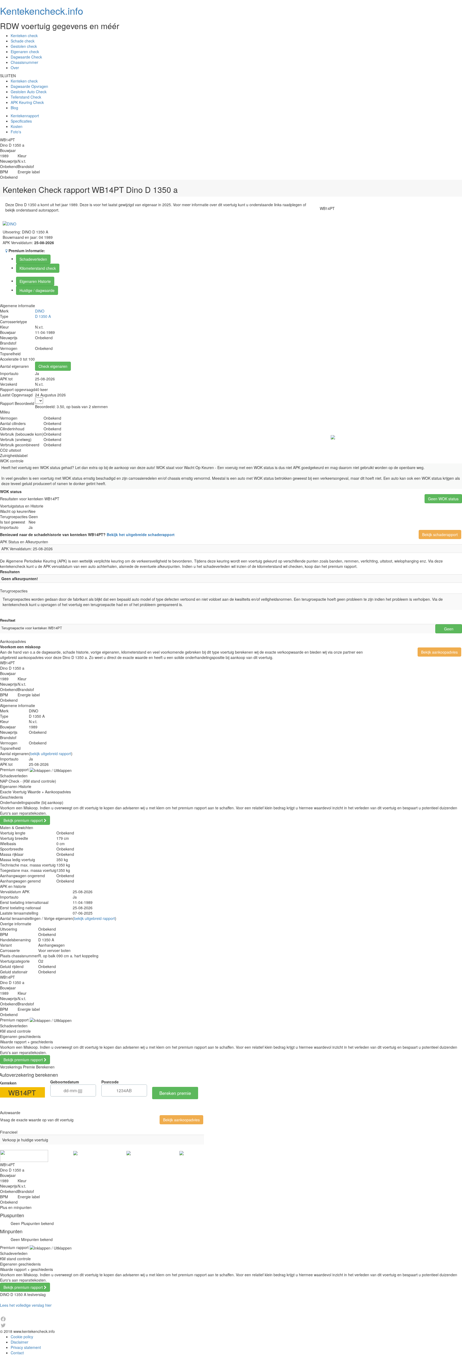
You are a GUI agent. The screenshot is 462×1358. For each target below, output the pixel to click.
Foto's (16, 131)
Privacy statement (26, 1347)
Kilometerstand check (38, 268)
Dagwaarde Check (26, 57)
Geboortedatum (64, 1081)
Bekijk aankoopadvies (439, 652)
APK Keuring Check (27, 102)
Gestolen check (24, 46)
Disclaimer (19, 1342)
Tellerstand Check (26, 97)
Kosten (16, 126)
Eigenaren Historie (35, 281)
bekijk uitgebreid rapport (50, 753)
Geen (448, 628)
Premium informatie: (26, 250)
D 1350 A (43, 316)
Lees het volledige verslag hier (26, 1305)
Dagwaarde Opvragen (29, 86)
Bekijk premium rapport (23, 820)
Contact (17, 1352)
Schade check (22, 41)
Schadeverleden (33, 259)
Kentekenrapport (25, 115)
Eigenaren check (25, 51)
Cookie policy (22, 1336)
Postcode (110, 1081)
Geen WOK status (443, 498)
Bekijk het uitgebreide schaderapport (141, 534)
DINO (39, 311)
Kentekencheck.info (41, 10)
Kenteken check (24, 35)
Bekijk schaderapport (440, 534)
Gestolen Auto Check (29, 91)
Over (15, 67)
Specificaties (21, 121)
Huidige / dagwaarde (37, 290)
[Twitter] (231, 1325)
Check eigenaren (52, 366)
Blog (14, 107)
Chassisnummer (24, 62)
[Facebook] (231, 1319)
